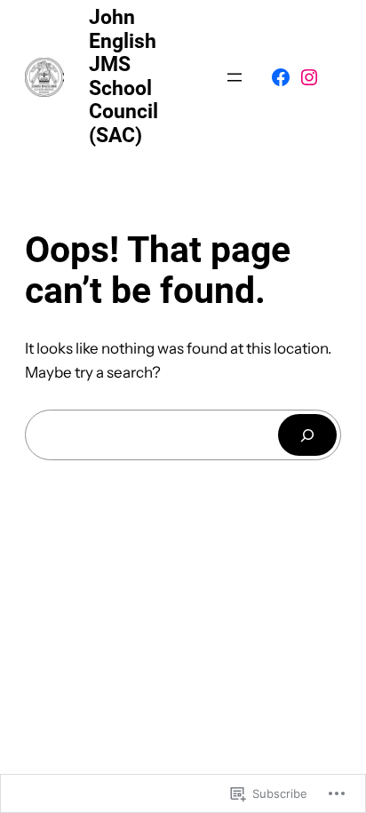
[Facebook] (280, 77)
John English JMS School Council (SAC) (123, 76)
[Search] (307, 435)
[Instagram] (309, 77)
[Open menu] (234, 77)
